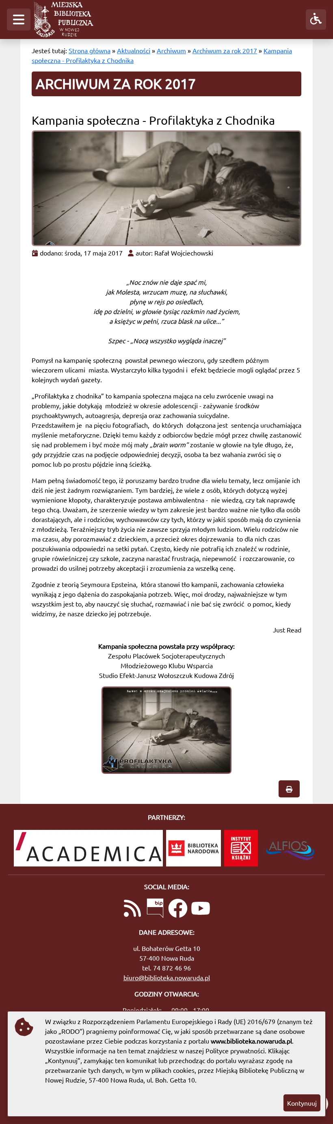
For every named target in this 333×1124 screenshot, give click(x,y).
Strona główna (89, 50)
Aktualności (133, 50)
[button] (18, 19)
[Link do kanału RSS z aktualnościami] (132, 909)
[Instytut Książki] (241, 848)
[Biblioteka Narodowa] (193, 848)
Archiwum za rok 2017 (224, 50)
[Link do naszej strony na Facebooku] (177, 909)
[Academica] (88, 848)
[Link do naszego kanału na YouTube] (200, 909)
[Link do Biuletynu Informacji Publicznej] (155, 909)
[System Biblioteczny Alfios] (290, 848)
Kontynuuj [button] (302, 1103)
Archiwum (171, 50)
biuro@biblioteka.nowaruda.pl (166, 977)
